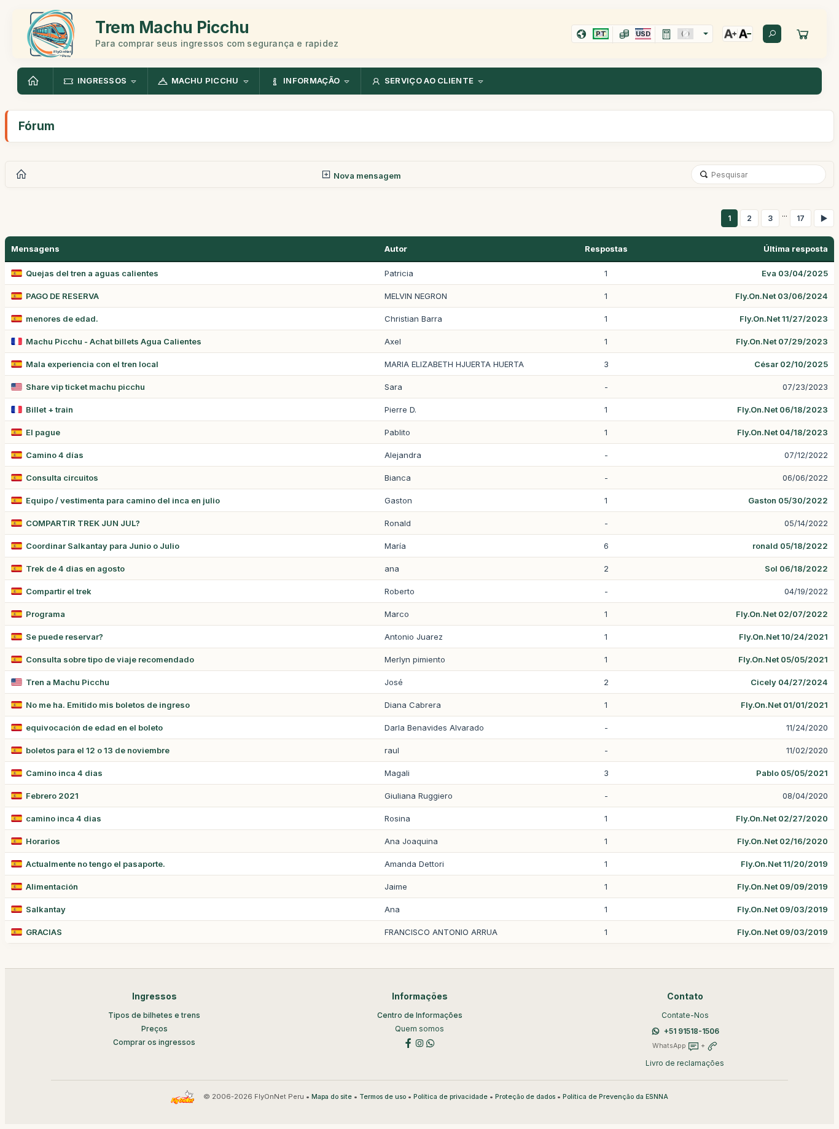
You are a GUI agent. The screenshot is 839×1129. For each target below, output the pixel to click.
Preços (154, 1028)
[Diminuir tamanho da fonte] (745, 33)
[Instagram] (419, 1042)
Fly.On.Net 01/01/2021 (784, 705)
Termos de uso (382, 1097)
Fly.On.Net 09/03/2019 (782, 909)
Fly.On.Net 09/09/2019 (782, 886)
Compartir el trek (59, 591)
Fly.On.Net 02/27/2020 (782, 818)
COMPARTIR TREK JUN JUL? (83, 523)
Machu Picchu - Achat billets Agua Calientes (113, 341)
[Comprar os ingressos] (802, 33)
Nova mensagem (366, 175)
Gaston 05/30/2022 (788, 500)
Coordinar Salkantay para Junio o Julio (102, 546)
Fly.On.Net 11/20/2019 (784, 864)
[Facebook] (408, 1042)
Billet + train (49, 409)
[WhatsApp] (430, 1042)
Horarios (43, 841)
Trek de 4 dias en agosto (75, 568)
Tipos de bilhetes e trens (154, 1015)
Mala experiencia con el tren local (92, 364)
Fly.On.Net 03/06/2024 (781, 296)
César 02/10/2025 (791, 364)
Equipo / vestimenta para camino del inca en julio (123, 500)
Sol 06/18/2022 (796, 568)
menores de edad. (62, 319)
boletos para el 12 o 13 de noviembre (98, 750)
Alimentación (52, 886)
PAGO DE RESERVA (62, 296)
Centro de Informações (419, 1015)
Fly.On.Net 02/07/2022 (782, 614)
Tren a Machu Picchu (67, 682)
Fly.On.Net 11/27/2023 (783, 319)
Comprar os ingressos (154, 1042)
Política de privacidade (450, 1097)
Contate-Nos (685, 1015)
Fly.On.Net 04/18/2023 (782, 432)
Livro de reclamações (685, 1063)
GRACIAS (44, 932)
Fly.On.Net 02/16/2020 (782, 841)
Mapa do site (331, 1097)
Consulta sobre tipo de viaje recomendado (110, 659)
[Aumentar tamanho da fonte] (730, 33)
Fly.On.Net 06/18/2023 (782, 409)
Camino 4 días (55, 455)
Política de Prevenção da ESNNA (615, 1097)
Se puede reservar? (64, 637)
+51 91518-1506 (691, 1031)
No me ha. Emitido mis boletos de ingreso (108, 705)
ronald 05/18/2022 (790, 546)
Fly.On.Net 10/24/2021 (783, 637)
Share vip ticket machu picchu (85, 387)
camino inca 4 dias (63, 818)
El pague (43, 432)
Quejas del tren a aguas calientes (92, 273)
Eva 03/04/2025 (795, 273)
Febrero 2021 (52, 796)
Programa (45, 614)
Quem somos (419, 1028)
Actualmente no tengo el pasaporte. (95, 864)
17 (801, 218)
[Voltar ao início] (35, 81)
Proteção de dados (525, 1097)
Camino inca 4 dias (64, 773)
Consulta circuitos (62, 478)
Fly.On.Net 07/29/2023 (782, 341)
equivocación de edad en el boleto (94, 727)
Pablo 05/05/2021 (792, 773)
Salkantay (46, 909)
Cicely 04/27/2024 (789, 682)
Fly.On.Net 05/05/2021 (783, 659)
